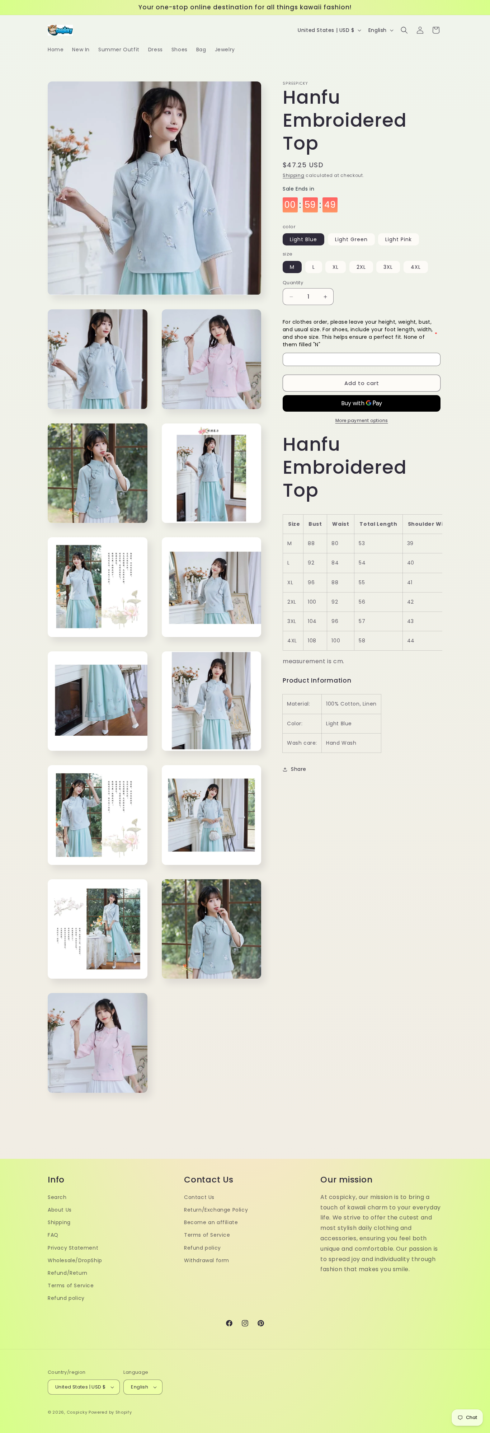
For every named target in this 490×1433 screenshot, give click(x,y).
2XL (361, 267)
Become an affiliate (211, 1222)
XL (336, 267)
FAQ (53, 1234)
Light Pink (398, 239)
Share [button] (298, 769)
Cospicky (77, 1412)
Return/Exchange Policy (216, 1209)
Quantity (293, 282)
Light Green (351, 239)
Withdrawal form (206, 1260)
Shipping (294, 175)
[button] (404, 30)
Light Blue (303, 239)
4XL (416, 267)
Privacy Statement (73, 1247)
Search (57, 1197)
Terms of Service (71, 1285)
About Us (60, 1209)
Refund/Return (68, 1273)
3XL (388, 267)
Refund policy (66, 1298)
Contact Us (199, 1197)
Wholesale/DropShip (75, 1260)
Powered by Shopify (110, 1412)
